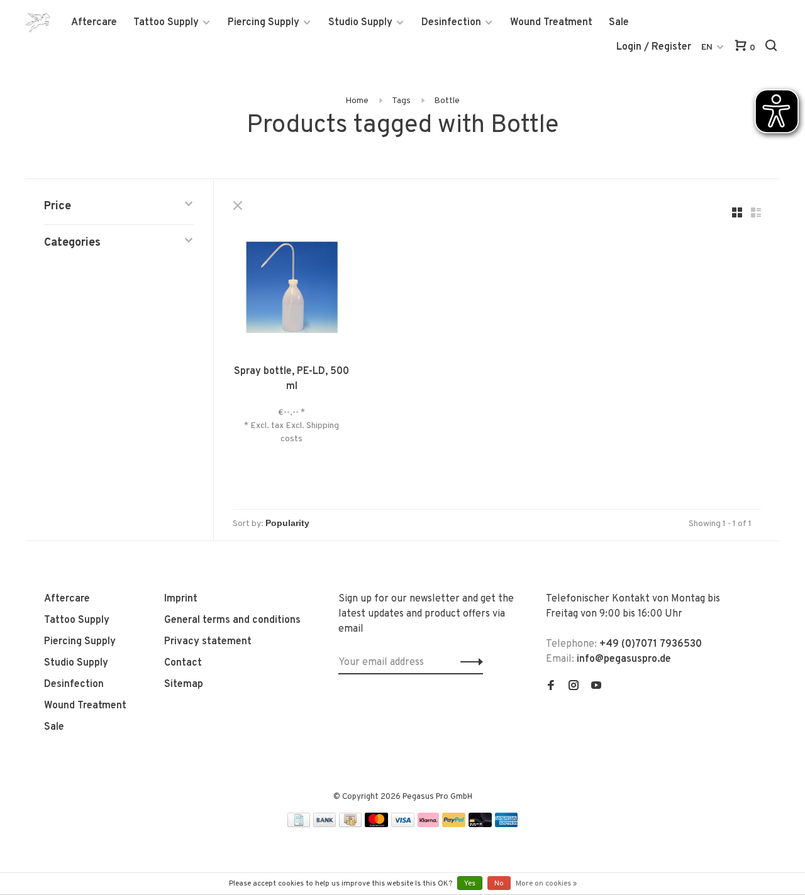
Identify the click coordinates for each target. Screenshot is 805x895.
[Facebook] (551, 687)
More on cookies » (546, 884)
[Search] (772, 48)
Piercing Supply (263, 22)
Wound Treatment (551, 22)
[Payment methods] (298, 824)
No (499, 884)
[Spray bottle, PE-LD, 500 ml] (292, 289)
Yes (469, 884)
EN (707, 47)
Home (357, 101)
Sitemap (183, 684)
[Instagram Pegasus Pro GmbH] (574, 687)
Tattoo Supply (166, 22)
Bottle (447, 101)
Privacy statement (208, 641)
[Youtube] (596, 687)
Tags (401, 101)
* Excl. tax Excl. (275, 425)
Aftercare (94, 22)
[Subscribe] (468, 662)
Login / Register (653, 47)
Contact (183, 663)
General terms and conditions (232, 620)
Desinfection (451, 22)
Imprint (180, 599)
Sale (619, 22)
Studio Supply (360, 22)
